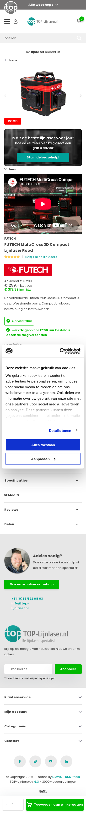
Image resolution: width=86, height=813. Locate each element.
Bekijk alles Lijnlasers (41, 257)
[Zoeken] (79, 38)
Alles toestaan (43, 445)
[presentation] (6, 96)
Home (12, 60)
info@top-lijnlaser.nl (20, 605)
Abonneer (68, 669)
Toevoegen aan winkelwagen (58, 804)
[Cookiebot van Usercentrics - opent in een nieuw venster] (61, 351)
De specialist (43, 52)
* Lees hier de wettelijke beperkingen (29, 678)
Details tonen (60, 430)
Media (13, 495)
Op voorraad (21, 321)
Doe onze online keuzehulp (32, 584)
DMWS (57, 777)
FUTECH (10, 238)
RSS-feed (72, 777)
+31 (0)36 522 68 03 (27, 598)
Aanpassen (40, 459)
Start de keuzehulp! (43, 157)
